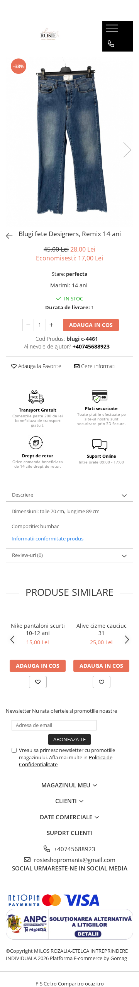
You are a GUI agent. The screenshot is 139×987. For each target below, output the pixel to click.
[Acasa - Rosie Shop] (48, 36)
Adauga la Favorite (39, 366)
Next (127, 150)
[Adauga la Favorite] (38, 682)
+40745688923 (73, 849)
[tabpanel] (69, 142)
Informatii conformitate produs (47, 538)
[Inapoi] (6, 236)
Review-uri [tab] (27, 555)
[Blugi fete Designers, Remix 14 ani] (69, 142)
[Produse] (113, 30)
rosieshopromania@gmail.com (73, 860)
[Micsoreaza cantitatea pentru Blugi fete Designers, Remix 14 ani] (28, 325)
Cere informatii (98, 366)
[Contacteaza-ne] (111, 44)
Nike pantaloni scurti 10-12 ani (38, 629)
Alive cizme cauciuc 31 (101, 629)
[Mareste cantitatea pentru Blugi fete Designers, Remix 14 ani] (51, 325)
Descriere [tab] (22, 494)
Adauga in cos (91, 324)
